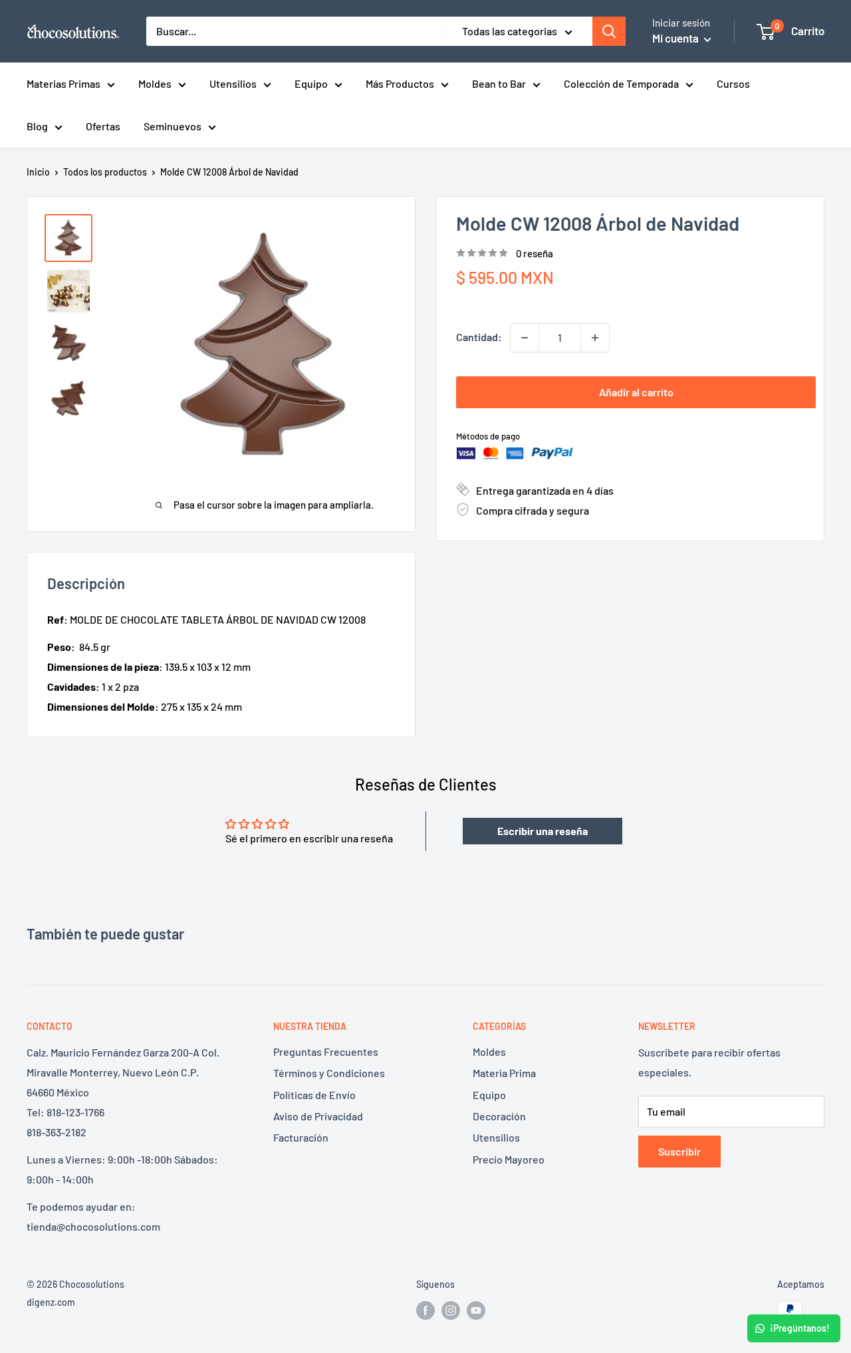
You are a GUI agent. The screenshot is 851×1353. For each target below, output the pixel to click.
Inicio (38, 172)
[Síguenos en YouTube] (476, 1310)
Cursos (733, 83)
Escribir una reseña (542, 830)
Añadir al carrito (636, 392)
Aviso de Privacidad (318, 1116)
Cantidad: (479, 336)
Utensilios (233, 83)
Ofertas (103, 126)
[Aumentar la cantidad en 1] (595, 338)
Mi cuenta (676, 38)
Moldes (155, 83)
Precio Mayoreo (509, 1159)
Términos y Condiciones (329, 1072)
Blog (37, 126)
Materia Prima (504, 1072)
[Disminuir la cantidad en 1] (525, 338)
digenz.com (51, 1302)
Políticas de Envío (314, 1094)
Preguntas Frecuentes (325, 1051)
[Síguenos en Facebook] (425, 1310)
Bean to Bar (499, 83)
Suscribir (679, 1151)
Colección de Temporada (621, 83)
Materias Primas (63, 83)
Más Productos (400, 83)
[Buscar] (609, 31)
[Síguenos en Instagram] (450, 1310)
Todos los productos (105, 172)
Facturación (300, 1137)
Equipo (311, 83)
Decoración (499, 1116)
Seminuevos (172, 126)
